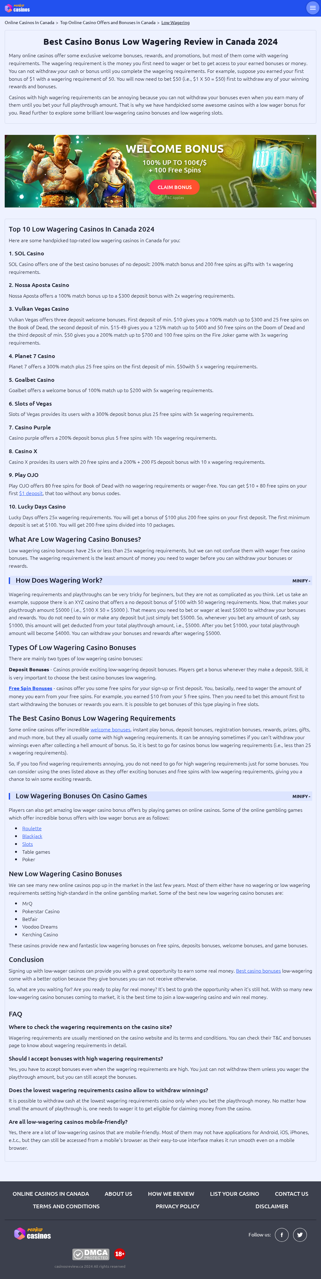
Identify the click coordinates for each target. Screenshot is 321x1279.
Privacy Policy (177, 1206)
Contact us (291, 1193)
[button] (301, 580)
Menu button (312, 7)
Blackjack (32, 835)
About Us (118, 1193)
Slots (27, 843)
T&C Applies (175, 197)
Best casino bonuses (258, 970)
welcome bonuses (110, 729)
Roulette (32, 828)
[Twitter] (300, 1235)
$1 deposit (31, 492)
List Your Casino (234, 1193)
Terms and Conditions (66, 1206)
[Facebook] (282, 1235)
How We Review (171, 1193)
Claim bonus (175, 186)
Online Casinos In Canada (51, 1193)
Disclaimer (271, 1206)
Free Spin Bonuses (30, 688)
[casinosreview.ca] (22, 8)
